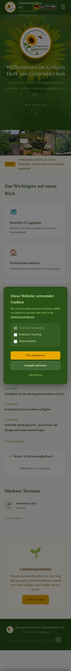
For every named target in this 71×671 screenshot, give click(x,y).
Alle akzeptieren (35, 355)
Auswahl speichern (35, 365)
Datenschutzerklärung (22, 317)
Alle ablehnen (35, 374)
